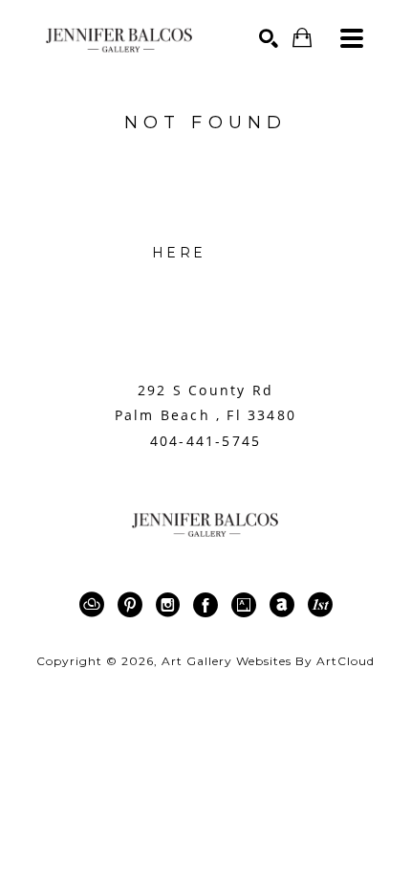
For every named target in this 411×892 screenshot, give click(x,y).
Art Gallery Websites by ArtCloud (268, 661)
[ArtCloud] (95, 604)
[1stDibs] (320, 604)
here (179, 252)
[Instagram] (171, 604)
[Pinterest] (133, 604)
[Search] (268, 38)
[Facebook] (209, 604)
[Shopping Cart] (302, 38)
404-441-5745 (205, 441)
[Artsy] (247, 604)
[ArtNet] (285, 604)
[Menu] (351, 38)
